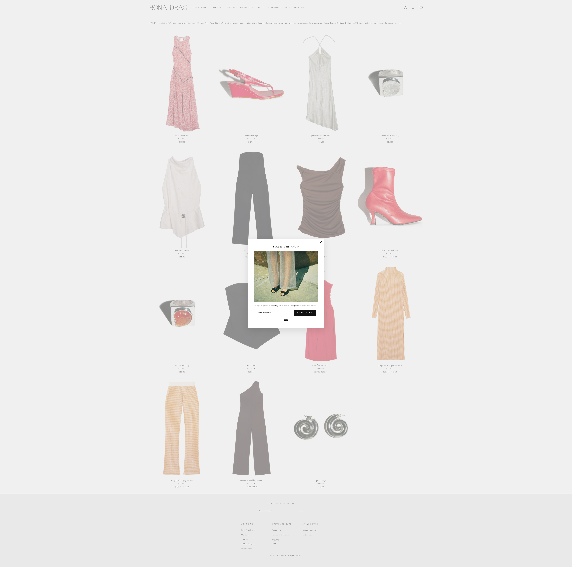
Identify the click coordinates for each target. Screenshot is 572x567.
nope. (286, 319)
